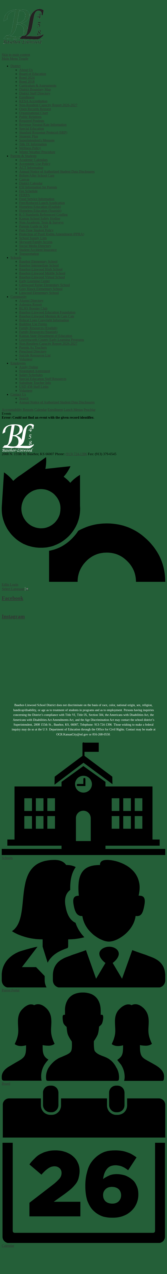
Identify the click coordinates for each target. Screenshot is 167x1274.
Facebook (12, 598)
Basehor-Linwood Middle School (42, 273)
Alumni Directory (31, 300)
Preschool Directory (33, 351)
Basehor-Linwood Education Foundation (47, 312)
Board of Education (32, 74)
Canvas (24, 179)
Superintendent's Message (37, 140)
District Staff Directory (34, 93)
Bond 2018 (27, 81)
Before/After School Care (36, 175)
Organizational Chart (33, 113)
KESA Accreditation (33, 101)
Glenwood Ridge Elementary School (44, 285)
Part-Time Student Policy (36, 230)
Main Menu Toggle (15, 58)
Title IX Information (33, 144)
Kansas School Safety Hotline (39, 218)
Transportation (29, 253)
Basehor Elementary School (38, 261)
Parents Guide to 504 (33, 226)
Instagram (13, 616)
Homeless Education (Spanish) (40, 210)
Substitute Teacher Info (35, 383)
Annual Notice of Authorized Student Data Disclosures (57, 171)
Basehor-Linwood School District (23, 26)
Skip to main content (16, 54)
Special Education (31, 128)
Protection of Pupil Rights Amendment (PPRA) (51, 234)
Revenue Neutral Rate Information (43, 124)
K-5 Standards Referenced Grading (43, 214)
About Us (26, 70)
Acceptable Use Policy (34, 164)
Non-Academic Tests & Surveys (41, 222)
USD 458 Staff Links (33, 386)
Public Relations (30, 117)
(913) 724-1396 (76, 454)
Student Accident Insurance (38, 250)
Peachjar (89, 409)
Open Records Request (35, 109)
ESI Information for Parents (38, 187)
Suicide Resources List (34, 355)
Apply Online (28, 367)
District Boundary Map (35, 89)
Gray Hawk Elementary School (40, 289)
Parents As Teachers (33, 347)
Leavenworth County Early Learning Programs (51, 340)
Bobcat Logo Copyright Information (44, 320)
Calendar (40, 409)
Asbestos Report (30, 304)
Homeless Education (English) (40, 207)
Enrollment (26, 97)
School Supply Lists (33, 238)
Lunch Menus (73, 409)
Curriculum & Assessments (37, 85)
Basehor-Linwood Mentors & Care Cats (46, 316)
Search (23, 398)
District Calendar (30, 183)
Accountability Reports (17, 409)
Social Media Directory (35, 246)
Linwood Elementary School (39, 293)
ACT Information (31, 167)
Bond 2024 (27, 78)
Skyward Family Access (35, 242)
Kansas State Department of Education (45, 336)
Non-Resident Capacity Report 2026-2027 (48, 105)
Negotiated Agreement (34, 371)
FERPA (24, 195)
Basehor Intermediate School (39, 265)
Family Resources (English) (38, 328)
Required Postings (31, 121)
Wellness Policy (30, 148)
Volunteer (25, 359)
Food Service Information (36, 199)
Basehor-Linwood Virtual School (42, 277)
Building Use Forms (33, 324)
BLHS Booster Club (33, 308)
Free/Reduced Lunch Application (42, 203)
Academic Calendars (33, 160)
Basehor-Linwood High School (40, 269)
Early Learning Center (34, 281)
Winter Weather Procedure (37, 152)
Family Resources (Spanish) (38, 332)
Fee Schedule (28, 191)
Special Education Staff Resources (42, 379)
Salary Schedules (31, 375)
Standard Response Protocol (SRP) (43, 132)
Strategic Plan (28, 136)
